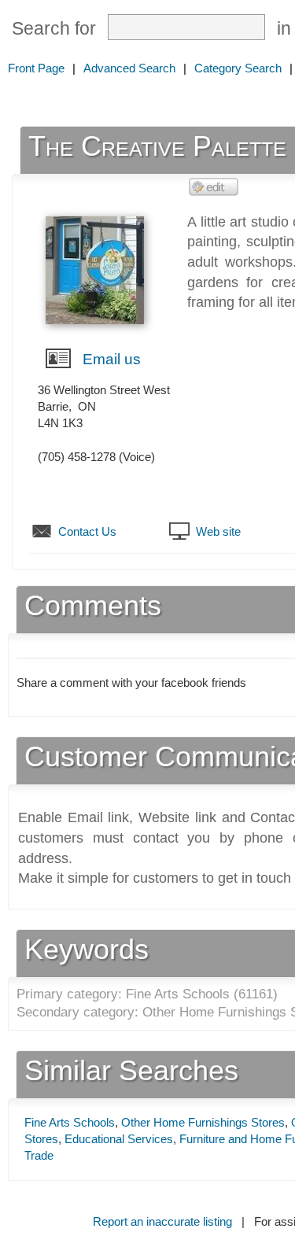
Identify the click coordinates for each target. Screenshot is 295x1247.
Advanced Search (129, 68)
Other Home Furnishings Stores (203, 1122)
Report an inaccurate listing (162, 1221)
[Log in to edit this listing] (214, 186)
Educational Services (119, 1139)
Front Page (36, 68)
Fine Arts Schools (69, 1122)
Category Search (238, 68)
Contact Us (87, 531)
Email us (112, 359)
